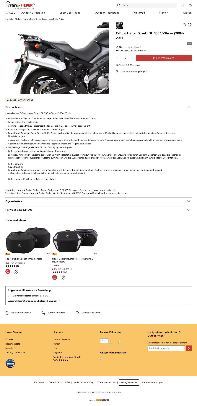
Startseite (9, 19)
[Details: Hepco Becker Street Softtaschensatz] (8, 254)
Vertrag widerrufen (129, 382)
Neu (55, 348)
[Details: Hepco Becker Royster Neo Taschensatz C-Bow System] (55, 254)
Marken (18, 19)
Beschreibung (13, 107)
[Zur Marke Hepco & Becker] (119, 25)
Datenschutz (55, 382)
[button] (184, 24)
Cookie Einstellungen (152, 382)
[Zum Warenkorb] (190, 5)
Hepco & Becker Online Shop (34, 19)
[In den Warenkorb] (7, 271)
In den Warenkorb (163, 58)
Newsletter (11, 348)
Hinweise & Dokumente (18, 209)
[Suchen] (119, 5)
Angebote (58, 352)
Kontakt (9, 339)
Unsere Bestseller (62, 339)
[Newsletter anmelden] (189, 348)
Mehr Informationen (21, 312)
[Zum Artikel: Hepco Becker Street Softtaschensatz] (28, 240)
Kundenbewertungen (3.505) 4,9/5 (67, 358)
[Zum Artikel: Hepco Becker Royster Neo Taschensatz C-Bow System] (75, 240)
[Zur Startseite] (20, 5)
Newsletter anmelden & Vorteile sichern (167, 342)
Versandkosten (140, 50)
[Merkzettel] (182, 5)
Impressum (39, 382)
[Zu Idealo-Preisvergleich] (10, 364)
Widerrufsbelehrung (84, 382)
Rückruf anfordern (56, 312)
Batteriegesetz (12, 343)
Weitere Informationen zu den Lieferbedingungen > (33, 300)
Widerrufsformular (106, 382)
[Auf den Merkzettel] (190, 24)
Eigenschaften (13, 201)
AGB (67, 382)
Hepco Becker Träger (56, 19)
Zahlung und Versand (15, 352)
